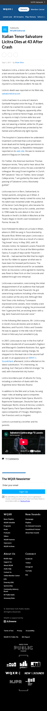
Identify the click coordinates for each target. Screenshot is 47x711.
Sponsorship (8, 586)
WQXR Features (9, 540)
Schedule (41, 17)
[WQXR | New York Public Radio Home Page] (7, 9)
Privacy (19, 631)
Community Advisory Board (11, 590)
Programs (7, 526)
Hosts (6, 529)
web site (20, 151)
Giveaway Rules (9, 598)
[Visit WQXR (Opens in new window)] (13, 673)
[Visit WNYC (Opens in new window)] (11, 665)
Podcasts (7, 533)
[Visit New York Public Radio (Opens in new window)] (23, 648)
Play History (30, 17)
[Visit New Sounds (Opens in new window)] (34, 673)
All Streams (19, 17)
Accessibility (30, 631)
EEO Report (26, 637)
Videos (6, 536)
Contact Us (8, 572)
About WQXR (8, 565)
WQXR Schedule (9, 523)
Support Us (8, 562)
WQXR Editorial (17, 30)
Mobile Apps (8, 559)
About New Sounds (32, 533)
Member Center (37, 9)
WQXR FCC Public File (11, 637)
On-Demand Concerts (33, 526)
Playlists (28, 523)
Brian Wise (19, 62)
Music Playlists (9, 519)
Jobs (5, 579)
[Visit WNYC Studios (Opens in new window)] (36, 664)
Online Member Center (12, 576)
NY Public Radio (9, 595)
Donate (24, 9)
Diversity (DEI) (9, 582)
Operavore (8, 543)
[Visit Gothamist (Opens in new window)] (23, 664)
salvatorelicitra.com (11, 93)
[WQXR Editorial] (6, 29)
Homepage (29, 519)
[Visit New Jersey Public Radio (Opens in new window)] (13, 681)
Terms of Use (8, 631)
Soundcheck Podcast (32, 529)
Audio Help (7, 569)
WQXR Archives (9, 546)
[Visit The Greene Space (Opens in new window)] (34, 681)
